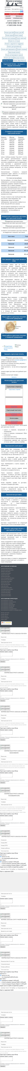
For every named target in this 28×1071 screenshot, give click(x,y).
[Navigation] (24, 29)
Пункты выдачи (5, 617)
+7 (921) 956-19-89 (14, 25)
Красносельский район (6, 579)
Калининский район (6, 573)
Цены (21, 7)
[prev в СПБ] (18, 326)
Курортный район (5, 582)
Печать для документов (14, 46)
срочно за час (6, 856)
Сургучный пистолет (14, 410)
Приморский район (6, 590)
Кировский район (5, 574)
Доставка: (3, 860)
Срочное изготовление (9, 38)
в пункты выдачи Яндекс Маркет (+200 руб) (14, 865)
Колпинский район (5, 576)
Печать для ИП (19, 32)
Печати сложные (22, 49)
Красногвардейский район (7, 578)
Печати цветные (21, 38)
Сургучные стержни (14, 387)
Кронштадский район (6, 581)
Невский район (4, 586)
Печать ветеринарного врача (14, 55)
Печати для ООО (9, 32)
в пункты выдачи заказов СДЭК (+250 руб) (14, 863)
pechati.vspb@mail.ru (14, 20)
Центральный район (6, 595)
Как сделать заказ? (17, 9)
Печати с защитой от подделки (14, 43)
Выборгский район (5, 571)
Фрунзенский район (6, 594)
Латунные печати (19, 58)
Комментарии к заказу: (6, 651)
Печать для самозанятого (9, 49)
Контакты (7, 7)
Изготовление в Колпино (7, 603)
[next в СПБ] (18, 328)
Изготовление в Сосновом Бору (9, 608)
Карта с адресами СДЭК (6, 871)
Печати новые (18, 35)
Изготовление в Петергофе (7, 606)
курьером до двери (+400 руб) (10, 862)
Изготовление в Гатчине (7, 600)
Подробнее (14, 407)
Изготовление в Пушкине (7, 607)
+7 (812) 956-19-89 (14, 23)
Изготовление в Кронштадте (8, 604)
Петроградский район (6, 587)
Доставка (7, 9)
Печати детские (8, 58)
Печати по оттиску (14, 41)
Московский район (5, 584)
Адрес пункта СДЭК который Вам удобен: (12, 867)
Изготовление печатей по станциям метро (11, 610)
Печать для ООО (5, 612)
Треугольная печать (14, 52)
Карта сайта (4, 619)
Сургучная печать (8, 60)
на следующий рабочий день (10, 858)
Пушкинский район (5, 592)
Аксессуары (14, 418)
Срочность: (3, 855)
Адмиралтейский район (7, 568)
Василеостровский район (7, 570)
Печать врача (9, 35)
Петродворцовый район (7, 589)
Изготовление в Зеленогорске (8, 601)
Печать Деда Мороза (19, 60)
